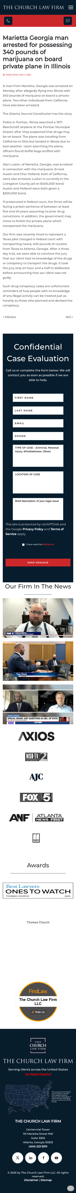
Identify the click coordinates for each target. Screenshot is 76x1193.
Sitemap (46, 1180)
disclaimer (48, 544)
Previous (10, 317)
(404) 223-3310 (38, 1146)
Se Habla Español (38, 1074)
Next (68, 317)
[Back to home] (33, 7)
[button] (70, 7)
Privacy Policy (33, 529)
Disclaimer (31, 1180)
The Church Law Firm (38, 1121)
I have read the (40, 544)
